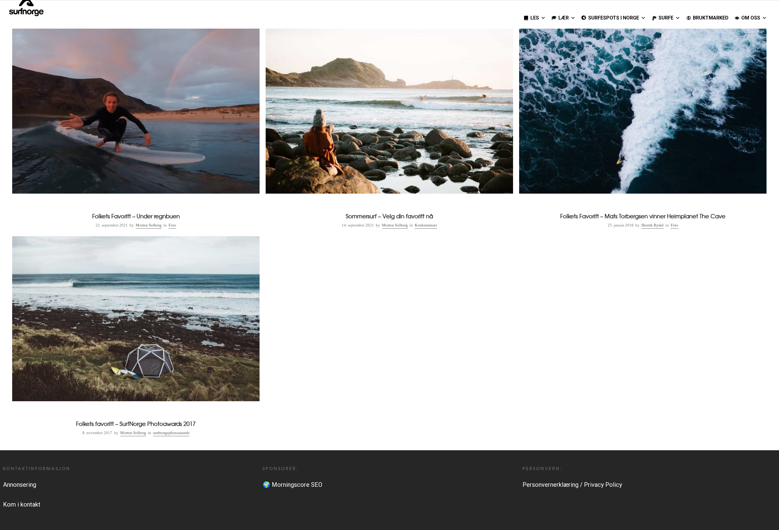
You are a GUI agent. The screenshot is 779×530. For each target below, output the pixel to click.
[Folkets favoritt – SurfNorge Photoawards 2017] (136, 337)
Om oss (750, 18)
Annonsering (19, 484)
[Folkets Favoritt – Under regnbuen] (136, 129)
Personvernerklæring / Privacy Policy (572, 484)
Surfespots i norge (613, 18)
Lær (563, 18)
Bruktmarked (710, 18)
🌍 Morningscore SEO (292, 484)
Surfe (665, 18)
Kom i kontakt (21, 504)
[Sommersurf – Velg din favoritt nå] (389, 129)
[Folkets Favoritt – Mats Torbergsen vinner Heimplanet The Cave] (643, 129)
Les (534, 18)
